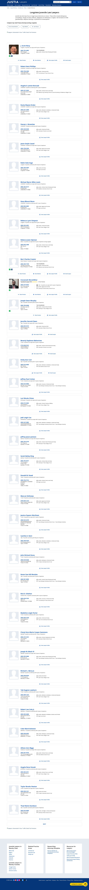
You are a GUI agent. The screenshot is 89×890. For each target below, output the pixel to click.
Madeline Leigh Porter (29, 613)
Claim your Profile (71, 855)
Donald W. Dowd (27, 475)
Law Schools (34, 5)
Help (58, 880)
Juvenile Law (20, 7)
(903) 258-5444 (25, 541)
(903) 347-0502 (25, 285)
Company (54, 880)
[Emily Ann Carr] (14, 363)
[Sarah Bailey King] (14, 460)
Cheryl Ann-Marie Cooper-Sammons (34, 632)
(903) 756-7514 (25, 480)
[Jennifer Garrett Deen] (14, 325)
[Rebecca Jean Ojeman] (14, 244)
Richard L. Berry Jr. (27, 671)
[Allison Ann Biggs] (14, 752)
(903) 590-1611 (25, 791)
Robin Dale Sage (27, 163)
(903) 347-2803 (25, 422)
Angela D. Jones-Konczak (30, 86)
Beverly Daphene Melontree (31, 341)
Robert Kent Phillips (28, 66)
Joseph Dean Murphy (28, 301)
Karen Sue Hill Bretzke (29, 574)
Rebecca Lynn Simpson (29, 221)
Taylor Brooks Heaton (29, 786)
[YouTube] (15, 880)
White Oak (11, 850)
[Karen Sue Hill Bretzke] (14, 578)
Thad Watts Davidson (29, 806)
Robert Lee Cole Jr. (27, 709)
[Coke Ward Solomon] (14, 732)
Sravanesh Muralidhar (29, 280)
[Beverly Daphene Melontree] (14, 344)
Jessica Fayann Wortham (30, 515)
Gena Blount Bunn (28, 201)
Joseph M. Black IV (27, 652)
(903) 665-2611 (25, 772)
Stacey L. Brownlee (28, 124)
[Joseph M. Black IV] (14, 655)
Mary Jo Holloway (27, 496)
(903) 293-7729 (25, 264)
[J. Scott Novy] (14, 49)
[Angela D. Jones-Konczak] (14, 89)
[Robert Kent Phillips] (14, 70)
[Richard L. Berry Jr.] (14, 674)
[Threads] (21, 880)
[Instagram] (19, 880)
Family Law (30, 854)
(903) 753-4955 (25, 50)
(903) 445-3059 (25, 167)
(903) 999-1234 (25, 695)
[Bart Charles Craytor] (14, 263)
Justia (8, 7)
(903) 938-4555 (25, 733)
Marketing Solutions (56, 5)
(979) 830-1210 (25, 501)
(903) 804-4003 (25, 206)
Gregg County (12, 867)
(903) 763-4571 (25, 461)
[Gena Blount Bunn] (14, 205)
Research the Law (26, 5)
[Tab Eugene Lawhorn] (14, 694)
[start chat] (85, 884)
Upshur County (12, 868)
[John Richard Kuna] (14, 559)
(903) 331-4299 (25, 110)
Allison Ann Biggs (27, 748)
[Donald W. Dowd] (14, 479)
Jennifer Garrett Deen (29, 321)
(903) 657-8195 (25, 753)
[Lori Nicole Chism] (14, 402)
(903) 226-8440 (25, 129)
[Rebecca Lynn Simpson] (14, 224)
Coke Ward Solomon (28, 729)
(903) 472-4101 (25, 637)
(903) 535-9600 (25, 810)
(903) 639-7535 (25, 598)
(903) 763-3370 (25, 441)
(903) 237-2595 (25, 90)
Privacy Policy (70, 880)
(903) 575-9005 (25, 403)
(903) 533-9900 (25, 364)
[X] (24, 880)
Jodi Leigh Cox (26, 418)
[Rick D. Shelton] (14, 597)
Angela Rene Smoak (28, 767)
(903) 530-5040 (25, 560)
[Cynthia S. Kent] (14, 540)
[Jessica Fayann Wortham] (14, 519)
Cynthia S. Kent (26, 536)
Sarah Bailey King (27, 456)
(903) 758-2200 (25, 71)
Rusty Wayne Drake (28, 105)
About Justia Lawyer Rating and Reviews (73, 860)
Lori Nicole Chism (27, 398)
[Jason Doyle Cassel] (14, 147)
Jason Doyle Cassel (27, 144)
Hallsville (11, 858)
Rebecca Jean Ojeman (29, 240)
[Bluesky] (22, 880)
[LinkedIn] (14, 880)
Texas (25, 7)
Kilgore (10, 852)
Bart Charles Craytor (28, 259)
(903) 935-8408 (25, 714)
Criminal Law (31, 850)
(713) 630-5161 (25, 345)
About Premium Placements (73, 857)
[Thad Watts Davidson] (14, 809)
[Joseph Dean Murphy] (14, 304)
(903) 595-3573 (25, 326)
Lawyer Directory (13, 7)
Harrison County (13, 870)
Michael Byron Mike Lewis (30, 182)
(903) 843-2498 (25, 244)
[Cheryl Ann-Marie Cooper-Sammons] (14, 636)
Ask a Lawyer (18, 5)
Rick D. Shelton (26, 594)
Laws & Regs (41, 5)
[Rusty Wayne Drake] (14, 109)
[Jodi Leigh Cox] (14, 421)
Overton (11, 859)
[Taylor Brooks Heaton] (14, 790)
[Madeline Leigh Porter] (14, 617)
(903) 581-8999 (25, 579)
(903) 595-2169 (25, 618)
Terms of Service (63, 880)
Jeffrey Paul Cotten (28, 379)
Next (44, 824)
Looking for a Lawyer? (76, 884)
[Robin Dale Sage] (14, 166)
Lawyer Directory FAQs (72, 854)
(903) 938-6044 (25, 675)
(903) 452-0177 (25, 187)
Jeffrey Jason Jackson (28, 437)
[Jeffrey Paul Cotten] (14, 383)
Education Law (31, 852)
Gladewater (12, 856)
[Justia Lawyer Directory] (12, 2)
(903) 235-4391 (25, 225)
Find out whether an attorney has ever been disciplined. (53, 852)
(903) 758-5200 (25, 148)
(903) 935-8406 (25, 656)
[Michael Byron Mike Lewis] (14, 186)
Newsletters (48, 5)
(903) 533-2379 (25, 520)
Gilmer (10, 854)
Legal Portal (48, 880)
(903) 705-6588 (25, 305)
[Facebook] (17, 880)
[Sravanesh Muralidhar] (14, 284)
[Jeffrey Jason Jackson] (14, 440)
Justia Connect (42, 880)
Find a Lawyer (10, 5)
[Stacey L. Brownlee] (14, 128)
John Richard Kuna (28, 555)
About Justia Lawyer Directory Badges (71, 851)
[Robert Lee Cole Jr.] (14, 713)
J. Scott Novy (25, 46)
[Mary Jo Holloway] (14, 500)
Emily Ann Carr (26, 360)
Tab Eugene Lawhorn (29, 690)
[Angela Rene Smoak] (14, 771)
